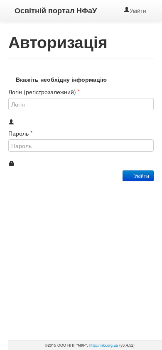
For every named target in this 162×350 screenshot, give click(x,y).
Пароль (20, 133)
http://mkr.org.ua (103, 345)
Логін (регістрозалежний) (44, 92)
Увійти (139, 10)
